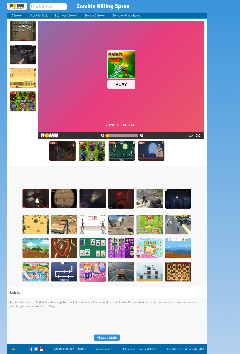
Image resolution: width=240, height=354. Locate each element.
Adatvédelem (104, 349)
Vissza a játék (107, 338)
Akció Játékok (38, 15)
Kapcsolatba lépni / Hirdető (70, 348)
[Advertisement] (107, 176)
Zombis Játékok (95, 15)
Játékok (17, 15)
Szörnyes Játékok (66, 15)
